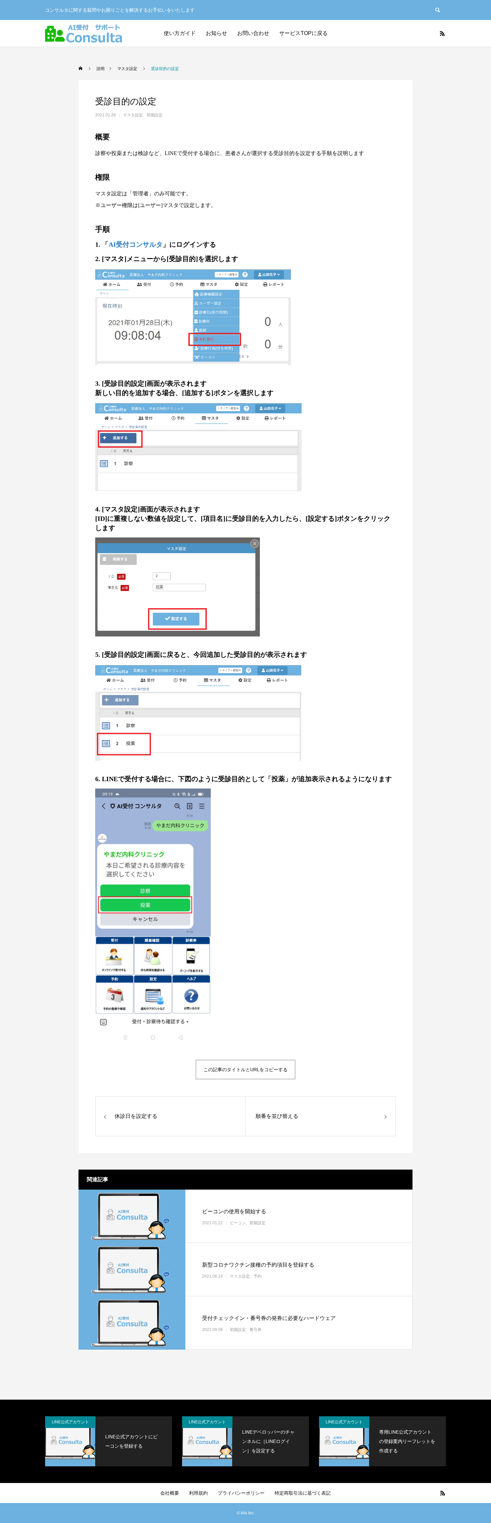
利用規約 (198, 1493)
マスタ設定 (133, 115)
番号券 (256, 1329)
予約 (258, 1276)
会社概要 (169, 1493)
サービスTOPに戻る (303, 33)
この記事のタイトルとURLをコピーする (245, 1069)
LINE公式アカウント (70, 1422)
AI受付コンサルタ (136, 244)
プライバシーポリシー (241, 1493)
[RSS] (442, 33)
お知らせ (216, 33)
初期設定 (155, 115)
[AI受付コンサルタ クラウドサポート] (83, 33)
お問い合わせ (253, 33)
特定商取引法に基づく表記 (303, 1493)
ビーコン (238, 1223)
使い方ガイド (180, 33)
